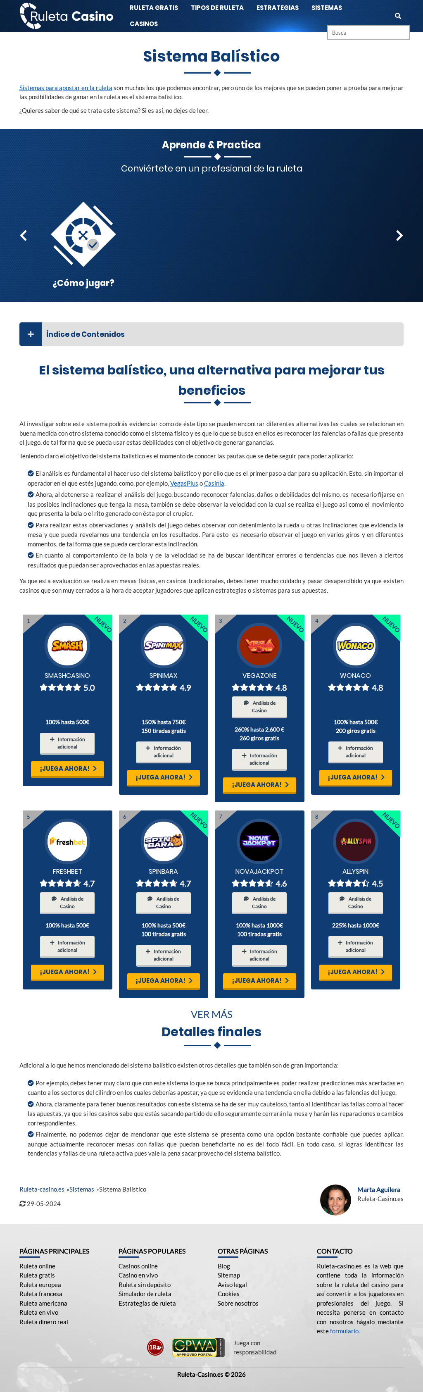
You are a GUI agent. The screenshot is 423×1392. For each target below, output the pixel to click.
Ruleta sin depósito (145, 1284)
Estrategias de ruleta (147, 1303)
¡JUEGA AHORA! (65, 768)
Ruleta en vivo (38, 1312)
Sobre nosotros (238, 1303)
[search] (398, 16)
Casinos (144, 23)
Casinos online (138, 1266)
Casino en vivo (138, 1275)
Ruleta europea (40, 1284)
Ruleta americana (43, 1303)
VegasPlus (184, 483)
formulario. (345, 1331)
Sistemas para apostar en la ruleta (65, 87)
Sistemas (326, 7)
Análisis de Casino (264, 706)
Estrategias (278, 7)
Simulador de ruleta (145, 1293)
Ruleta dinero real (43, 1321)
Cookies (229, 1293)
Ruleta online (37, 1266)
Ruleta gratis (154, 7)
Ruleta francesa (40, 1293)
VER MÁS (212, 1014)
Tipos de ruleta (217, 7)
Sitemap (229, 1275)
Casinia (214, 483)
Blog (224, 1266)
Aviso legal (232, 1284)
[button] (23, 235)
